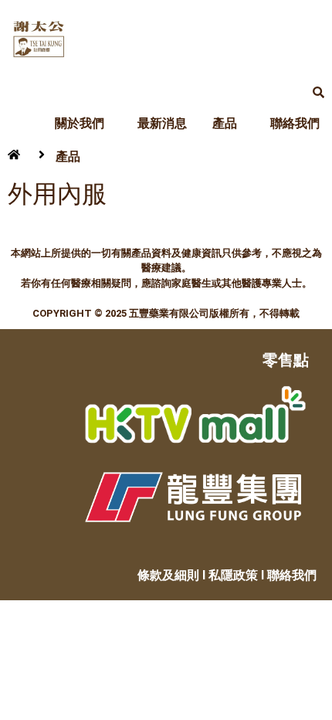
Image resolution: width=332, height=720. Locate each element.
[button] (83, 123)
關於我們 (79, 123)
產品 (224, 123)
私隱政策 (233, 575)
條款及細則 (168, 575)
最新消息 (162, 123)
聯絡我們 (295, 123)
